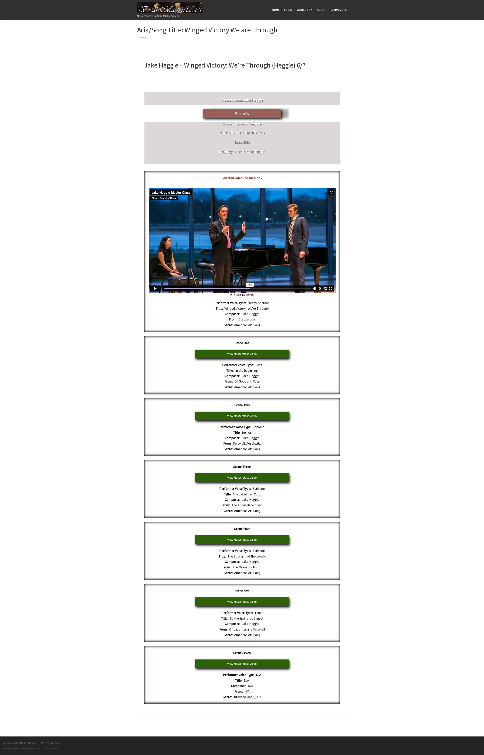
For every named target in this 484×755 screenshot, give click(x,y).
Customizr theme (49, 748)
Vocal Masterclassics (25, 743)
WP (16, 748)
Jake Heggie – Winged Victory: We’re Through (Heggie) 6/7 (225, 65)
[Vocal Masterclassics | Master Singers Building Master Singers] (169, 7)
